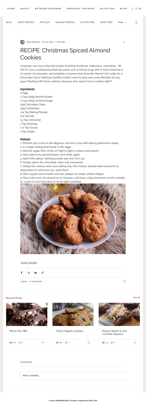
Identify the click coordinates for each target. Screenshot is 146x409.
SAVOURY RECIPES (64, 22)
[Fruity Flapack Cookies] (73, 314)
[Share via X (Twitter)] (28, 272)
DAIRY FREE (106, 22)
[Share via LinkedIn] (35, 272)
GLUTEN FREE (87, 22)
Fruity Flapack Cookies (69, 330)
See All (136, 297)
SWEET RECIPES (26, 22)
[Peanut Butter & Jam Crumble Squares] (119, 314)
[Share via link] (42, 272)
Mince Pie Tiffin (19, 330)
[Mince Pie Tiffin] (26, 314)
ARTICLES (45, 22)
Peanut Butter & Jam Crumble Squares (114, 332)
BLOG (9, 22)
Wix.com (93, 401)
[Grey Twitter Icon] (140, 8)
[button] (136, 22)
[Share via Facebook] (21, 272)
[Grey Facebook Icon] (132, 8)
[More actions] (124, 42)
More (120, 22)
